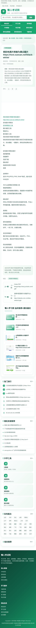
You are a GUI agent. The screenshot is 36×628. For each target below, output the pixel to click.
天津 (10, 517)
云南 (15, 530)
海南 (25, 527)
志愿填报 (3, 577)
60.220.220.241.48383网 (13, 412)
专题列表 (29, 32)
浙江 (5, 524)
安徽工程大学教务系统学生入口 (12, 425)
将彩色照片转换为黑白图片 (11, 117)
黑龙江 (15, 520)
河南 (30, 524)
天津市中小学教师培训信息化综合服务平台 (17, 401)
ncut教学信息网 (10, 393)
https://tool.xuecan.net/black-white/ (13, 120)
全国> (31, 513)
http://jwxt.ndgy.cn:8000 (10, 436)
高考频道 (29, 23)
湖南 (10, 527)
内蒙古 (26, 517)
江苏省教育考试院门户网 (12, 409)
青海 (5, 534)
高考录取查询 (18, 32)
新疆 (15, 534)
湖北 (5, 527)
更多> (31, 381)
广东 (15, 527)
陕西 (25, 530)
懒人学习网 (5, 6)
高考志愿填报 (6, 32)
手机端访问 (19, 6)
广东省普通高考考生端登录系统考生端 (14, 428)
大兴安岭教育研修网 (9, 432)
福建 (15, 524)
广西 (20, 527)
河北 (15, 517)
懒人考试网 (12, 38)
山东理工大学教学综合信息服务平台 (16, 389)
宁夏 (10, 534)
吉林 (10, 520)
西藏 (20, 530)
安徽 (10, 524)
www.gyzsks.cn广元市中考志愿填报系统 (15, 450)
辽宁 (5, 520)
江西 (20, 524)
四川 (5, 530)
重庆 (30, 527)
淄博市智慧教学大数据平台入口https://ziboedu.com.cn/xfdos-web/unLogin (22, 297)
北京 (5, 517)
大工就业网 (7, 443)
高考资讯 (3, 574)
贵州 (10, 530)
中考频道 (6, 27)
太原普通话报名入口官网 (11, 446)
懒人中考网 (19, 38)
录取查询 (3, 592)
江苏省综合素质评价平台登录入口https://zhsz (18, 385)
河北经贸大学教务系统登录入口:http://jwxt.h (16, 439)
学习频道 (3, 594)
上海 (21, 520)
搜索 (30, 17)
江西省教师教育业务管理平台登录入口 (16, 405)
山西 (20, 517)
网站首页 (6, 23)
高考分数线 (29, 27)
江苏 (26, 520)
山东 (25, 524)
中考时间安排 (27, 38)
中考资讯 (3, 571)
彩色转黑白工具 (8, 125)
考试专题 (12, 6)
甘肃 (30, 530)
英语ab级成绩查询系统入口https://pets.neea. (18, 397)
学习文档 (17, 23)
